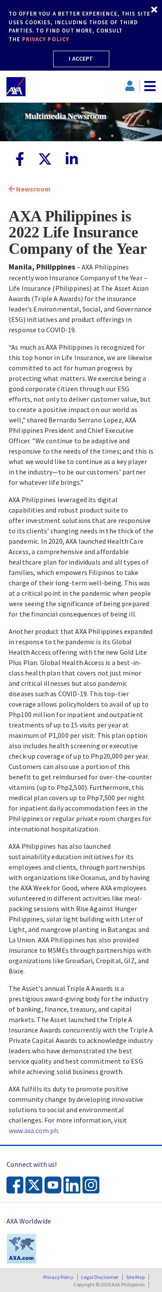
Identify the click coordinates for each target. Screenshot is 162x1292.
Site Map (135, 1277)
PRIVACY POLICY (45, 39)
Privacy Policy (58, 1277)
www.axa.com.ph (33, 1130)
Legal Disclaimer (99, 1277)
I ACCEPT (81, 58)
